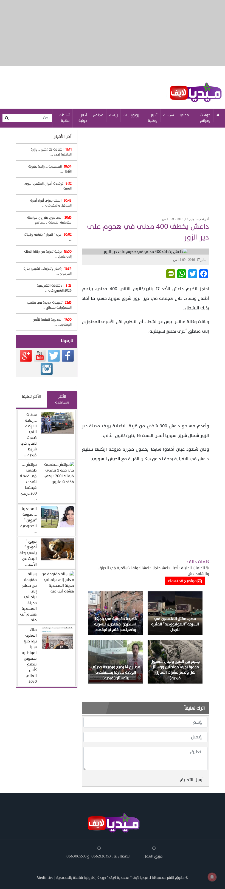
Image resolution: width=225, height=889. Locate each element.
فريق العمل (153, 856)
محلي (184, 115)
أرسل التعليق (192, 779)
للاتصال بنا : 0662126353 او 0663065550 (98, 856)
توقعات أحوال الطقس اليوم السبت (48, 186)
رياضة (113, 115)
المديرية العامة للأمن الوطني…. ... (52, 322)
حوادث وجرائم (205, 118)
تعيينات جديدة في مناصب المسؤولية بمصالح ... (49, 305)
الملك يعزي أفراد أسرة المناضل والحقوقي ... (51, 203)
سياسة (168, 115)
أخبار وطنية (153, 118)
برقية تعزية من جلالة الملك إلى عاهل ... (48, 254)
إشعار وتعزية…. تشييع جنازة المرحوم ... (48, 271)
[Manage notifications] (212, 877)
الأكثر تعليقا (31, 396)
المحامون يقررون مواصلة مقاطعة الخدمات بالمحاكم (49, 220)
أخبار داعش (170, 568)
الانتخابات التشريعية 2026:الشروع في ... (54, 288)
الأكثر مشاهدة (62, 399)
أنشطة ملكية (65, 118)
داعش (193, 574)
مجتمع (98, 115)
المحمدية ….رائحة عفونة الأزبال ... (50, 169)
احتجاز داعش (152, 568)
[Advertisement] (145, 170)
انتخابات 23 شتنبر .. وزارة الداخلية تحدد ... (51, 152)
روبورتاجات (131, 115)
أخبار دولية (82, 118)
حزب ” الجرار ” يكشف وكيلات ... (48, 237)
